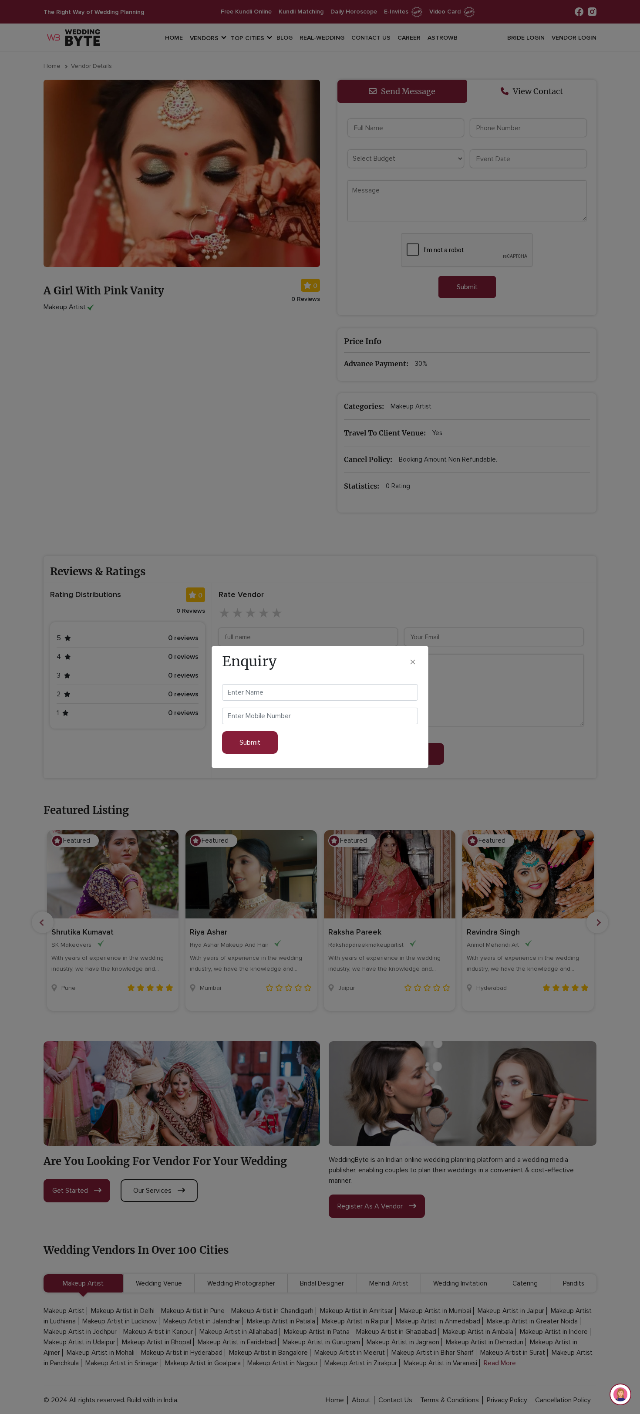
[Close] (413, 661)
